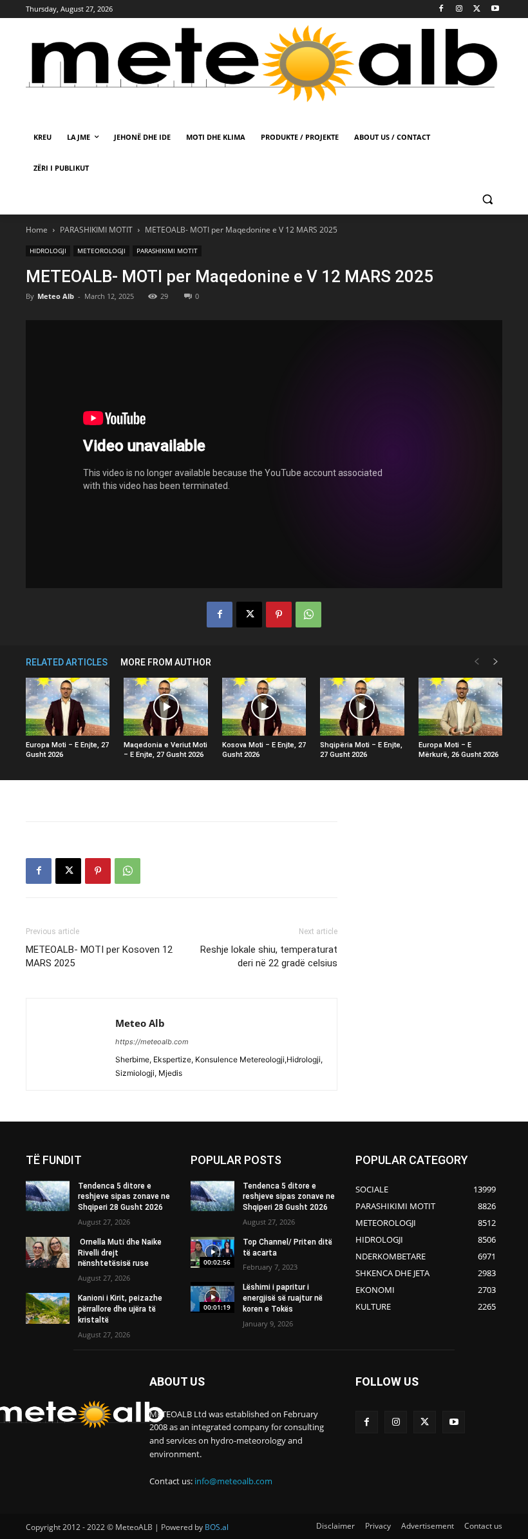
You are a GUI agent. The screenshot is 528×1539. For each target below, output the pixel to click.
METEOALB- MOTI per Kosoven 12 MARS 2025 (99, 956)
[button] (487, 199)
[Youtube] (494, 9)
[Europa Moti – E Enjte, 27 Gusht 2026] (67, 707)
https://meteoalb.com (152, 1041)
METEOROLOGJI (101, 250)
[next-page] (495, 662)
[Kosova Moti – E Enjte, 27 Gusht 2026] (264, 707)
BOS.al (217, 1527)
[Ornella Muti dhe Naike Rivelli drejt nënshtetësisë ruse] (48, 1252)
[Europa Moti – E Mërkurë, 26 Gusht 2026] (460, 707)
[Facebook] (441, 9)
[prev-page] (476, 662)
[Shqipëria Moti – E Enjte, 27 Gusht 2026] (362, 707)
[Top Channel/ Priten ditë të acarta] (212, 1252)
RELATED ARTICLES (67, 662)
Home (37, 229)
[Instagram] (459, 9)
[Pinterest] (279, 614)
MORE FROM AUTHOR (165, 662)
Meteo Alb (55, 296)
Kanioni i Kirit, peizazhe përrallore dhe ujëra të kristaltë (120, 1309)
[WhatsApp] (308, 614)
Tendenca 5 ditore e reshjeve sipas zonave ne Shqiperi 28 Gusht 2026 (124, 1196)
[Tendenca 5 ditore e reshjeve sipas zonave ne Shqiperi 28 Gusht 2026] (48, 1196)
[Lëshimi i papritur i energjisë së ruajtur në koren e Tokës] (212, 1297)
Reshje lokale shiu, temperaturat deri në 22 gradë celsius (268, 956)
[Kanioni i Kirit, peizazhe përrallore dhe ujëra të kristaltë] (48, 1308)
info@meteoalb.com (233, 1481)
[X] (476, 9)
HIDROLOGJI (48, 250)
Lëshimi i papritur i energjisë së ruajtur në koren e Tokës (283, 1298)
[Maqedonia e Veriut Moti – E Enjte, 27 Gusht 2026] (165, 707)
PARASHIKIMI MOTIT (96, 229)
